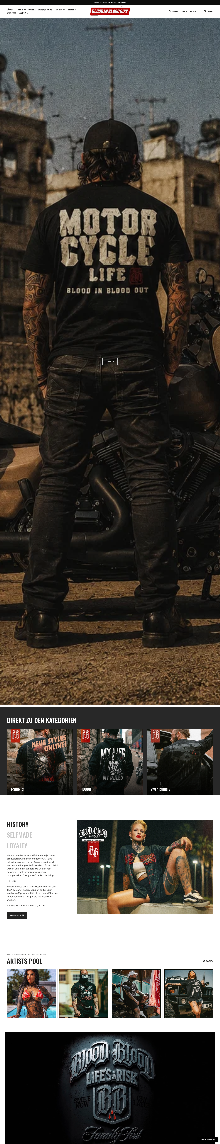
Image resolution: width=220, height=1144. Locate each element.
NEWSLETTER (11, 13)
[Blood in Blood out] (110, 11)
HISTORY (18, 824)
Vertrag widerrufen (208, 1139)
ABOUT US (22, 13)
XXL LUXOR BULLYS (45, 9)
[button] (206, 11)
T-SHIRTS (109, 361)
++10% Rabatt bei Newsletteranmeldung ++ (110, 2)
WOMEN (20, 9)
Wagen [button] (210, 11)
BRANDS (71, 9)
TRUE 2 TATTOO (60, 9)
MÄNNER (10, 9)
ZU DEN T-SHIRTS (15, 915)
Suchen (175, 11)
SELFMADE (19, 834)
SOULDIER (32, 9)
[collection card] (40, 762)
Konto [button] (184, 11)
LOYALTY (17, 845)
